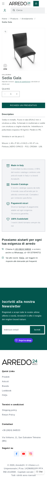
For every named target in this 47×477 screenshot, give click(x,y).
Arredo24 (20, 465)
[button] (3, 3)
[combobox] (28, 10)
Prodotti (6, 377)
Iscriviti (37, 330)
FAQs (21, 258)
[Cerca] (14, 10)
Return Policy (8, 415)
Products (14, 19)
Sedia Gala (7, 22)
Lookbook (6, 391)
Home (4, 19)
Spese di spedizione (22, 82)
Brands (5, 386)
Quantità (6, 89)
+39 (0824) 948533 (22, 249)
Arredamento (27, 19)
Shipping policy (9, 410)
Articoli (5, 381)
